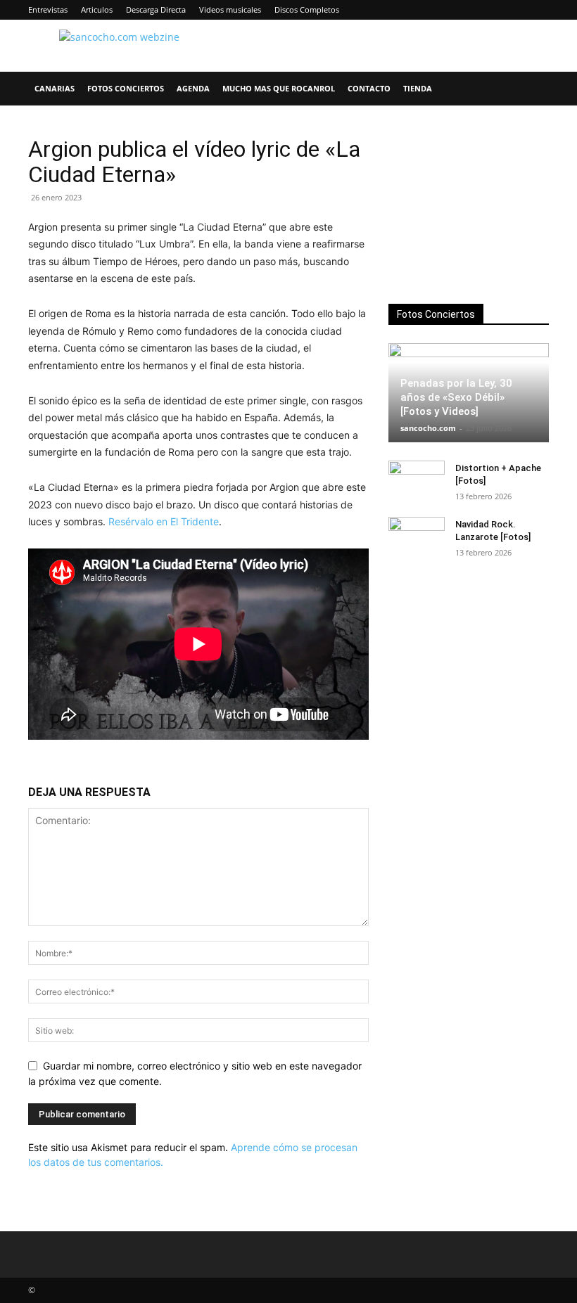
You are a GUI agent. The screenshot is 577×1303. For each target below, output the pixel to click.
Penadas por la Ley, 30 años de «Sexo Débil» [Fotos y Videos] (456, 397)
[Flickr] (445, 10)
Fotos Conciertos (125, 88)
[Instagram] (468, 10)
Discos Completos (306, 9)
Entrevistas (48, 9)
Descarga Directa (156, 9)
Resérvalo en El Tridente (163, 521)
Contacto (369, 88)
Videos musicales (230, 9)
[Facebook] (422, 10)
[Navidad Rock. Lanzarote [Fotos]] (416, 538)
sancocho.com (428, 428)
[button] (532, 89)
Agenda (193, 88)
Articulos (97, 9)
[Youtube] (538, 10)
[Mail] (491, 10)
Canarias (54, 88)
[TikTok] (515, 10)
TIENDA (417, 88)
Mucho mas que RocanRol (278, 88)
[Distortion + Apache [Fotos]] (416, 482)
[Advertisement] (468, 206)
